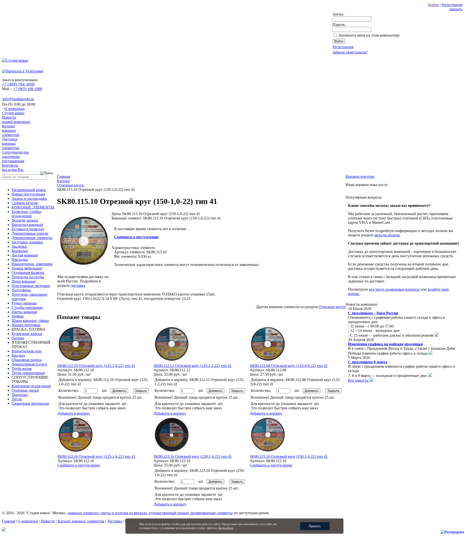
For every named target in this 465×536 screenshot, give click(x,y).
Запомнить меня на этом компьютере (369, 35)
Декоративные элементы (32, 238)
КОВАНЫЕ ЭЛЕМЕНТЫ (33, 207)
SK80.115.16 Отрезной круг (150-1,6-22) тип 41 (289, 456)
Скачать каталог (25, 203)
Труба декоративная (28, 373)
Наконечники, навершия (32, 264)
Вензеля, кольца (25, 220)
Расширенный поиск (29, 190)
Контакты (13, 167)
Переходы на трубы (28, 277)
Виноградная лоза (26, 351)
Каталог (10, 130)
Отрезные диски (25, 390)
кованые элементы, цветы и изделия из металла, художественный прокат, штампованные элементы (150, 513)
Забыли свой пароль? (350, 52)
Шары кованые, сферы (30, 320)
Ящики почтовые (26, 325)
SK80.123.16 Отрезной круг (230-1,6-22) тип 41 (193, 456)
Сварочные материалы (30, 403)
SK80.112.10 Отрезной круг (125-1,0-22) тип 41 (96, 366)
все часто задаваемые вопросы (394, 289)
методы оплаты (387, 235)
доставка (78, 285)
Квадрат (18, 355)
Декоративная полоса (29, 364)
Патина (18, 338)
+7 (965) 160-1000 (27, 89)
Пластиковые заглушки (31, 286)
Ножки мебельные (27, 268)
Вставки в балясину (28, 229)
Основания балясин (28, 273)
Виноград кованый (27, 225)
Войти (433, 5)
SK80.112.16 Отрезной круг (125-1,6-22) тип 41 (96, 456)
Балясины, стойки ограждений (26, 214)
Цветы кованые (24, 312)
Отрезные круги (332, 307)
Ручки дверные (24, 303)
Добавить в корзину (73, 413)
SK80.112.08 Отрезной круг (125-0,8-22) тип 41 (289, 366)
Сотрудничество (15, 156)
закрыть (455, 9)
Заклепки (19, 246)
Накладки (20, 259)
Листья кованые (25, 255)
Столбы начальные (27, 307)
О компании (13, 111)
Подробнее (225, 528)
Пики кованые (24, 281)
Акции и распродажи (29, 198)
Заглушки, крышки (27, 242)
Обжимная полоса (27, 360)
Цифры (18, 316)
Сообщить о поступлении (136, 237)
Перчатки (20, 395)
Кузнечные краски (27, 334)
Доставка (10, 143)
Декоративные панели (30, 233)
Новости (16, 119)
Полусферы (21, 290)
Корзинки (20, 251)
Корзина (360, 176)
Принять (315, 526)
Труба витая (21, 368)
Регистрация (452, 5)
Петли (17, 399)
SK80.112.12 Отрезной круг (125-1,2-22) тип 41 (193, 366)
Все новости (358, 380)
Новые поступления (28, 194)
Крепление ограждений (31, 386)
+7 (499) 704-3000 (18, 84)
